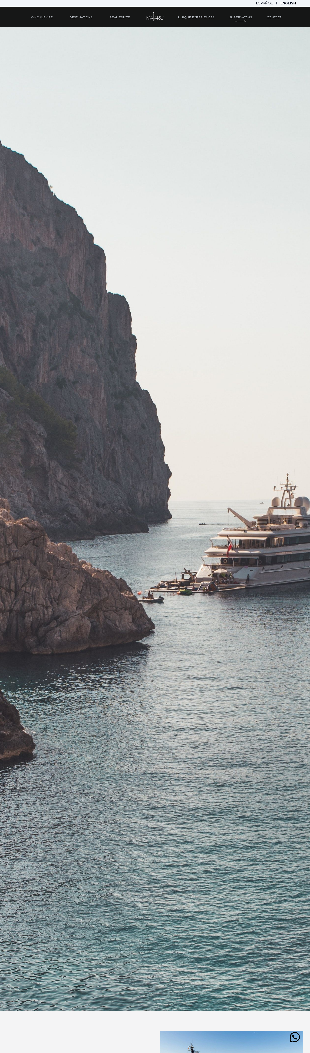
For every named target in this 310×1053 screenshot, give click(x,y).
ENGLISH (288, 3)
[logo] (155, 17)
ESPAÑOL (264, 3)
